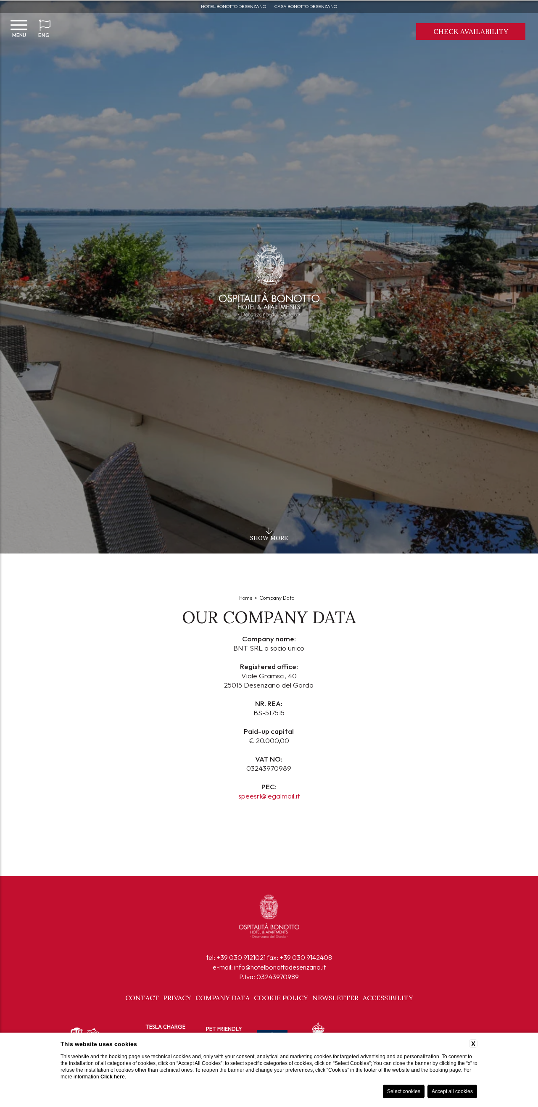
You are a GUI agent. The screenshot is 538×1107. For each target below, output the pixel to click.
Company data (277, 598)
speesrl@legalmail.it (269, 795)
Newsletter (335, 998)
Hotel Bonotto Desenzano (233, 6)
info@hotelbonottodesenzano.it (280, 967)
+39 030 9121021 (241, 957)
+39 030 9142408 (306, 957)
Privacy (177, 998)
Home (245, 598)
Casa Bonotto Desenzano (305, 6)
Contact (142, 998)
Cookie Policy (281, 998)
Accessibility (388, 998)
